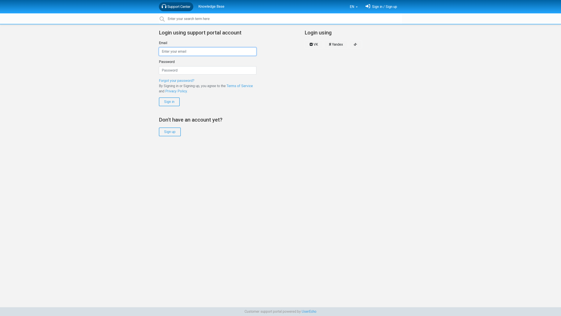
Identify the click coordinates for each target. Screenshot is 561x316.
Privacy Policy (176, 91)
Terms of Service (240, 86)
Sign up (170, 132)
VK (315, 44)
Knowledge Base (211, 6)
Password (167, 62)
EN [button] (352, 7)
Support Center (178, 7)
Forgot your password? (176, 81)
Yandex (336, 44)
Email (163, 43)
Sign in (169, 102)
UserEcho (309, 311)
